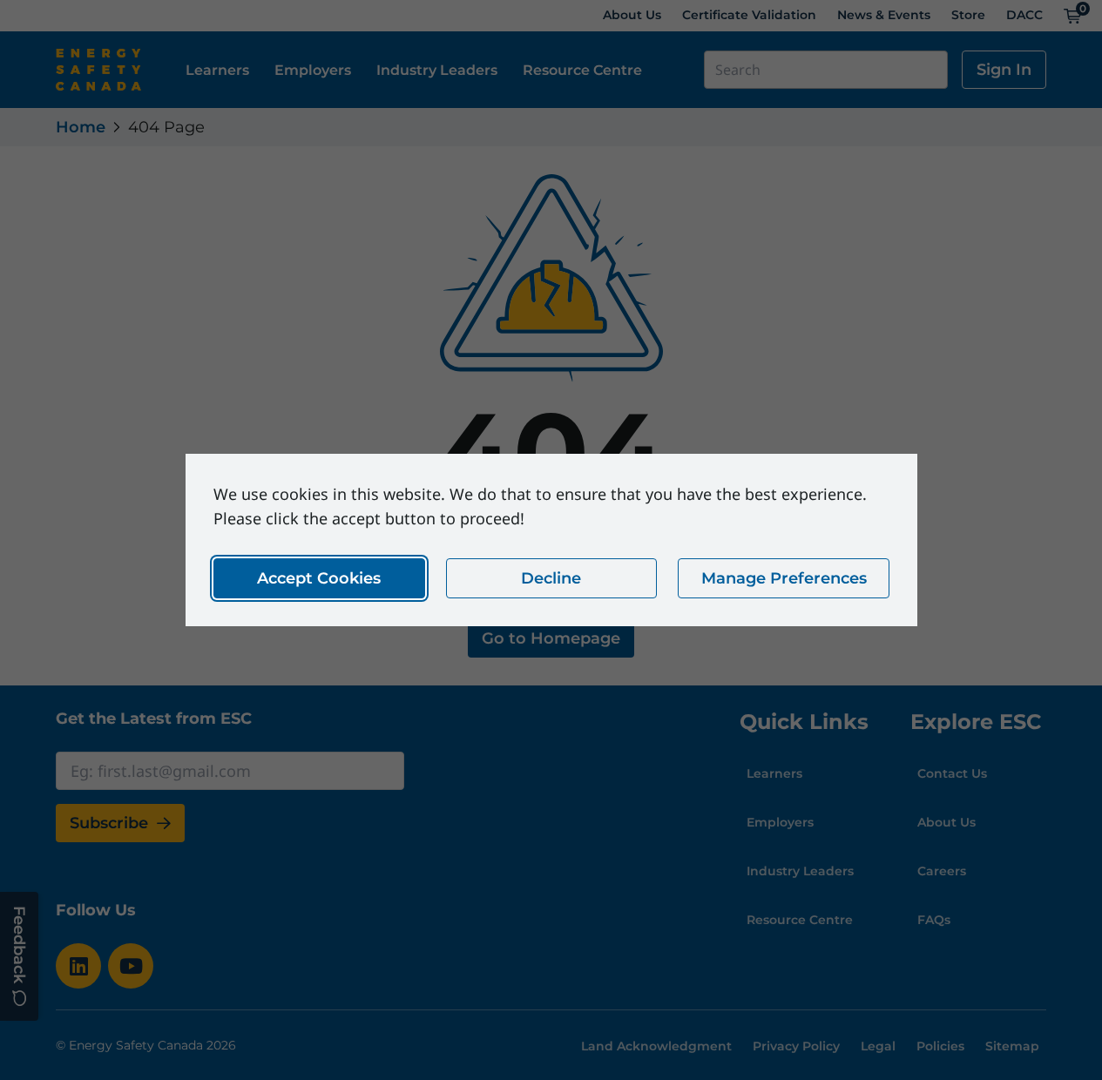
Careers (941, 871)
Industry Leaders (436, 69)
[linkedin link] (78, 966)
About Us (632, 15)
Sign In (1004, 69)
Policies (940, 1046)
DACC (1024, 15)
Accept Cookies (319, 578)
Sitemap (1012, 1046)
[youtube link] (130, 966)
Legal (878, 1046)
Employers (312, 69)
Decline (551, 578)
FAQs (933, 920)
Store (968, 15)
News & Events (883, 15)
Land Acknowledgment (656, 1046)
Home (80, 127)
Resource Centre (582, 69)
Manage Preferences (783, 578)
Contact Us (952, 773)
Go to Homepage (551, 638)
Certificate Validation (749, 15)
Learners (217, 69)
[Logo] (98, 70)
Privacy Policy (796, 1046)
